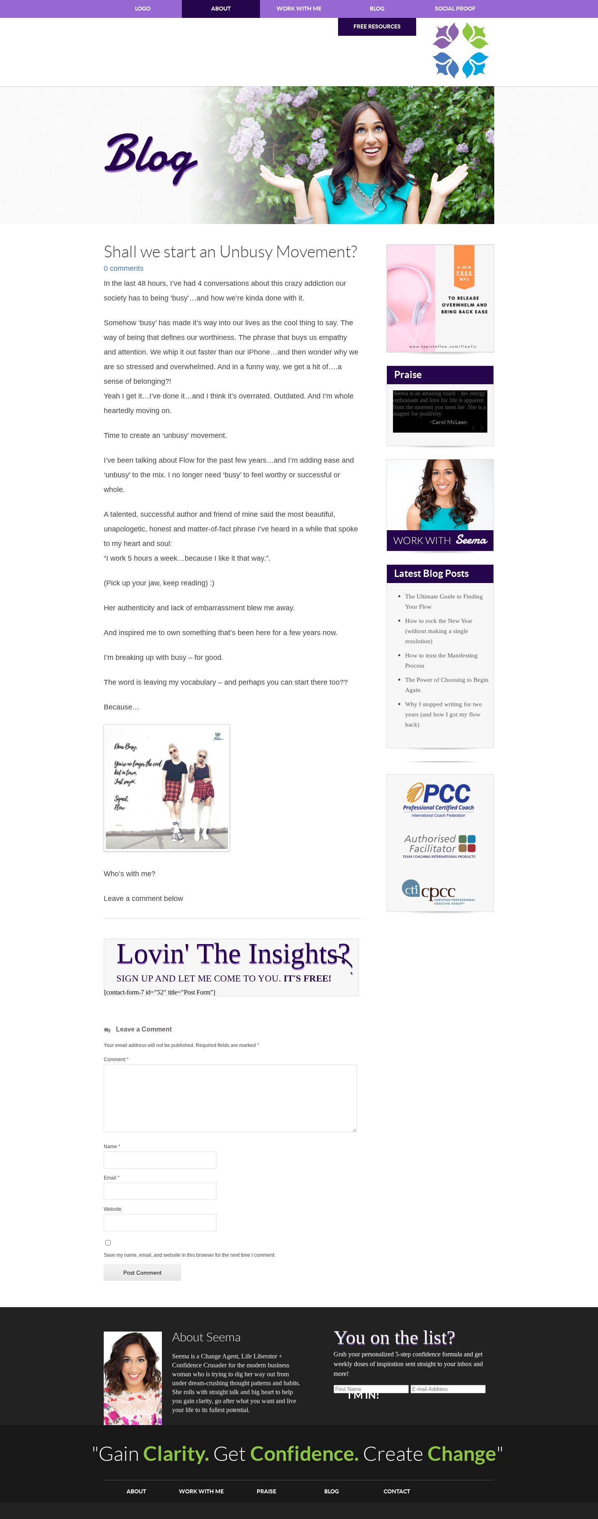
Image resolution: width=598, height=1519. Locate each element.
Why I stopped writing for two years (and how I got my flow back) (443, 714)
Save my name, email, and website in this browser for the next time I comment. (189, 1255)
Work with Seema (440, 505)
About (221, 9)
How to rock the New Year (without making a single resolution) (438, 631)
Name (112, 1146)
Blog (377, 9)
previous (473, 428)
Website (113, 1209)
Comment (116, 1059)
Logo (143, 9)
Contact (397, 1492)
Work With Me (299, 9)
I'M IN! (364, 1395)
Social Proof (455, 9)
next (481, 428)
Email (112, 1178)
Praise (266, 1492)
